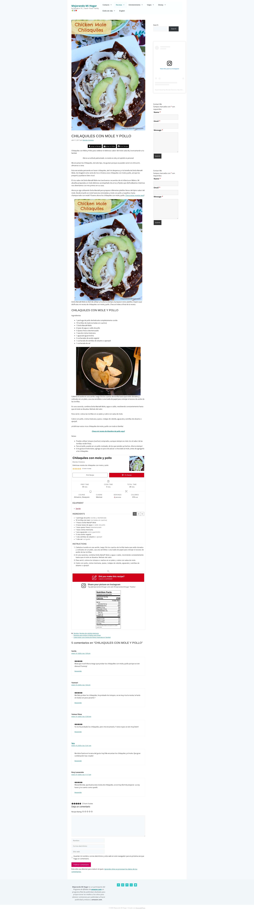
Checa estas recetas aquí (134, 195)
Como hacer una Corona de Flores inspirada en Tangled (92, 637)
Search (155, 25)
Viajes (149, 5)
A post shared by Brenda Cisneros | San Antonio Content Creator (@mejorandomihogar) (182, 90)
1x (135, 514)
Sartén (78, 509)
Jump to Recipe (95, 146)
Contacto (106, 5)
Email (157, 121)
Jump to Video (110, 146)
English (122, 11)
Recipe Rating (76, 812)
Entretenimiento (134, 5)
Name (157, 112)
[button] (73, 468)
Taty (73, 743)
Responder (78, 671)
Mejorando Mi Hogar (84, 5)
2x (138, 514)
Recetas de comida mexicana (89, 633)
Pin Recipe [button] (127, 475)
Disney (160, 5)
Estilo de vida (108, 11)
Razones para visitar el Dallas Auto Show (87, 635)
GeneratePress (140, 908)
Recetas (119, 5)
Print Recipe (124, 146)
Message (158, 130)
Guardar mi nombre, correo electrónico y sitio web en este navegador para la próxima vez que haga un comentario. (109, 857)
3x (142, 514)
